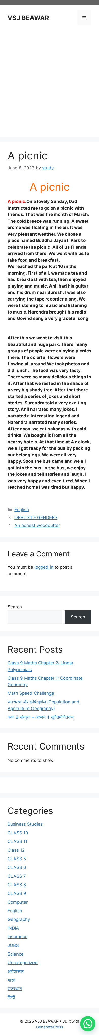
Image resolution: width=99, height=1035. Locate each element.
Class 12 (16, 850)
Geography (19, 919)
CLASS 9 (17, 893)
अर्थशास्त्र (16, 971)
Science (16, 954)
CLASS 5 (17, 858)
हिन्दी (11, 997)
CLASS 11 (17, 841)
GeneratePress (49, 1027)
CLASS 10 (18, 832)
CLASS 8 (17, 884)
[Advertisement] (49, 81)
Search (15, 606)
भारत (11, 980)
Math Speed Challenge (31, 693)
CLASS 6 (17, 867)
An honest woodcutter (37, 525)
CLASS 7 (17, 876)
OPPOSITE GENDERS (35, 517)
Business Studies (25, 824)
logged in (44, 567)
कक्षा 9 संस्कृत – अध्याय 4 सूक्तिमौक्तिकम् (41, 717)
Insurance (17, 936)
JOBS (13, 945)
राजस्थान (15, 988)
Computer (18, 902)
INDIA (13, 928)
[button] (87, 1023)
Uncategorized (23, 962)
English (21, 509)
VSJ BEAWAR (28, 18)
